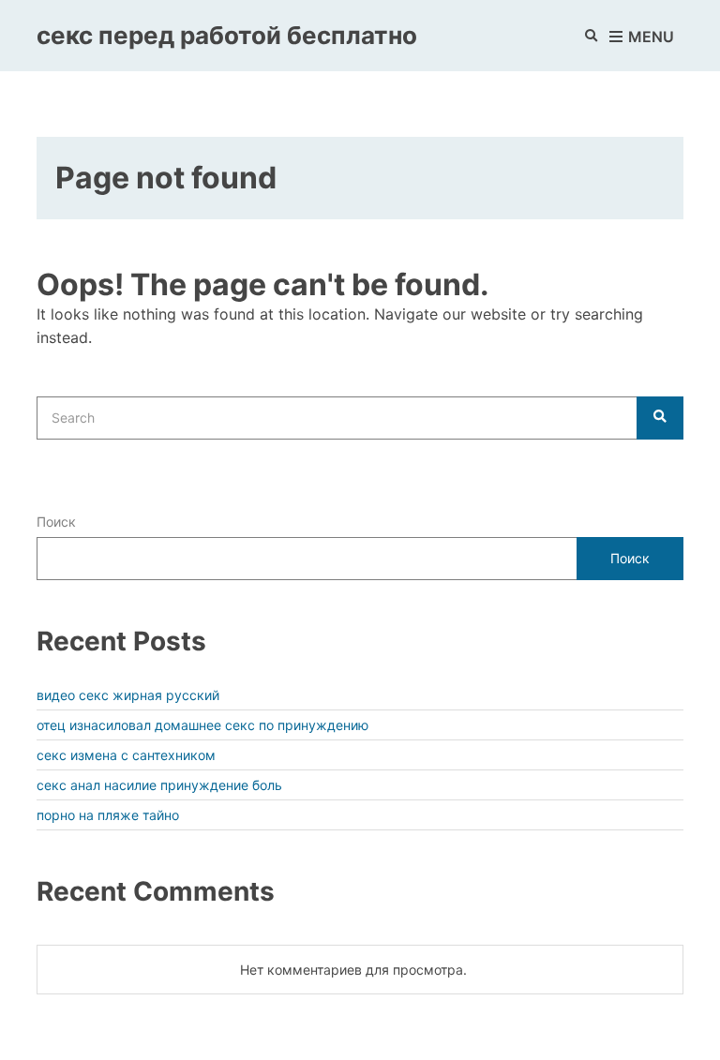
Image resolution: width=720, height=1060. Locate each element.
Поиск (56, 522)
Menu (649, 36)
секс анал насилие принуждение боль (159, 785)
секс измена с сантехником (126, 755)
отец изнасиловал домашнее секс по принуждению (202, 725)
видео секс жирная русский (128, 695)
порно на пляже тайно (108, 815)
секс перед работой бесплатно (227, 35)
